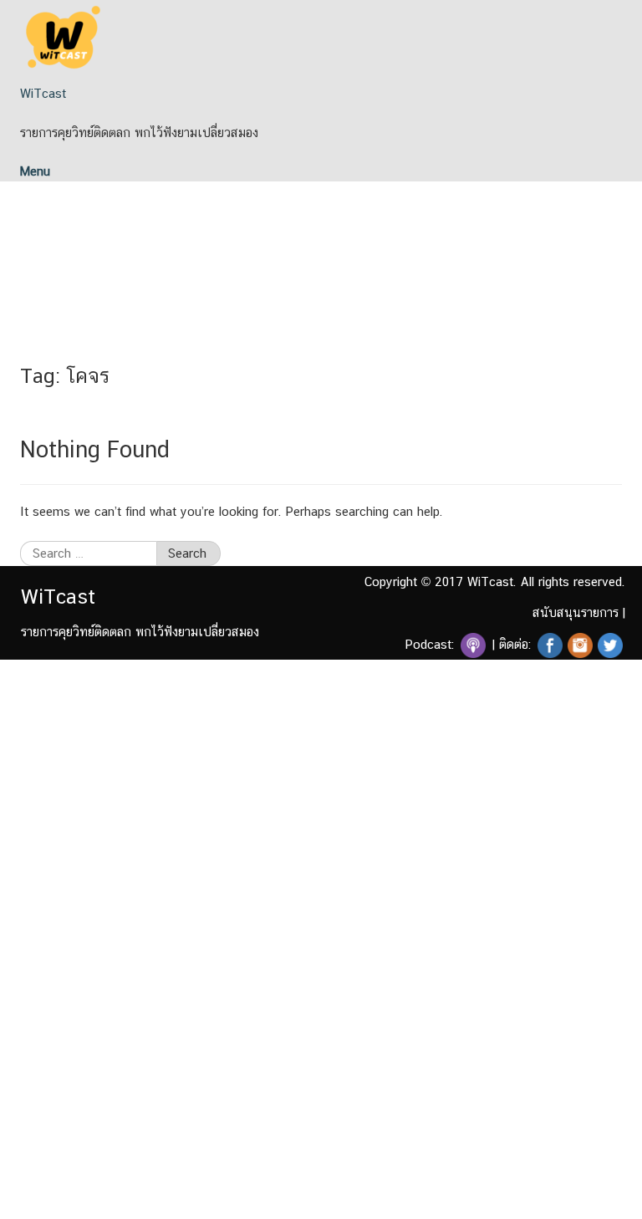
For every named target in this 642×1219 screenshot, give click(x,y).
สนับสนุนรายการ (575, 612)
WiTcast (43, 93)
